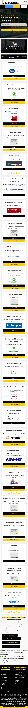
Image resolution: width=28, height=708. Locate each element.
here (16, 704)
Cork (16, 622)
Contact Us (4, 674)
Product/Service (6, 27)
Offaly (16, 630)
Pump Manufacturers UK (10, 635)
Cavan (3, 622)
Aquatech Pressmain (14, 522)
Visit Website (14, 79)
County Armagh (18, 624)
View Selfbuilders (12, 56)
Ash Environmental (14, 363)
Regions (24, 56)
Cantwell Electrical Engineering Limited (14, 569)
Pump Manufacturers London (11, 646)
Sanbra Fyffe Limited (14, 431)
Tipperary (4, 632)
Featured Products (7, 7)
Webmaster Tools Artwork (19, 673)
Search (15, 30)
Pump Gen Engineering (14, 294)
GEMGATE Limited (14, 63)
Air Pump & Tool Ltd (14, 316)
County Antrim (5, 624)
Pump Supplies (14, 472)
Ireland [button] (25, 1)
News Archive (4, 677)
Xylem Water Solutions (14, 223)
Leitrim (16, 628)
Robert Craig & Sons (14, 132)
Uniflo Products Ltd (14, 593)
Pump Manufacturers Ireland (11, 642)
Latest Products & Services (19, 678)
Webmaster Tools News (21, 675)
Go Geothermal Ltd (14, 85)
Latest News (4, 675)
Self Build (3, 685)
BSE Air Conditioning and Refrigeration (14, 340)
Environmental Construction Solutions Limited (14, 180)
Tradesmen (4, 680)
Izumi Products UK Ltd (14, 450)
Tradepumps (14, 156)
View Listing (14, 76)
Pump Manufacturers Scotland (11, 639)
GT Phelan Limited (14, 410)
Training (3, 683)
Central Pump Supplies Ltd (14, 387)
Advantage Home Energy (14, 202)
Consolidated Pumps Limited (14, 499)
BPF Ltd (14, 546)
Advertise (17, 680)
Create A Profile (19, 682)
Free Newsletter (23, 7)
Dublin (16, 626)
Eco (2, 682)
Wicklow (17, 632)
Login (2, 672)
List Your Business (15, 7)
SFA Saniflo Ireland (14, 247)
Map (18, 56)
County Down (5, 626)
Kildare (3, 628)
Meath (3, 630)
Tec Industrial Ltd (14, 109)
